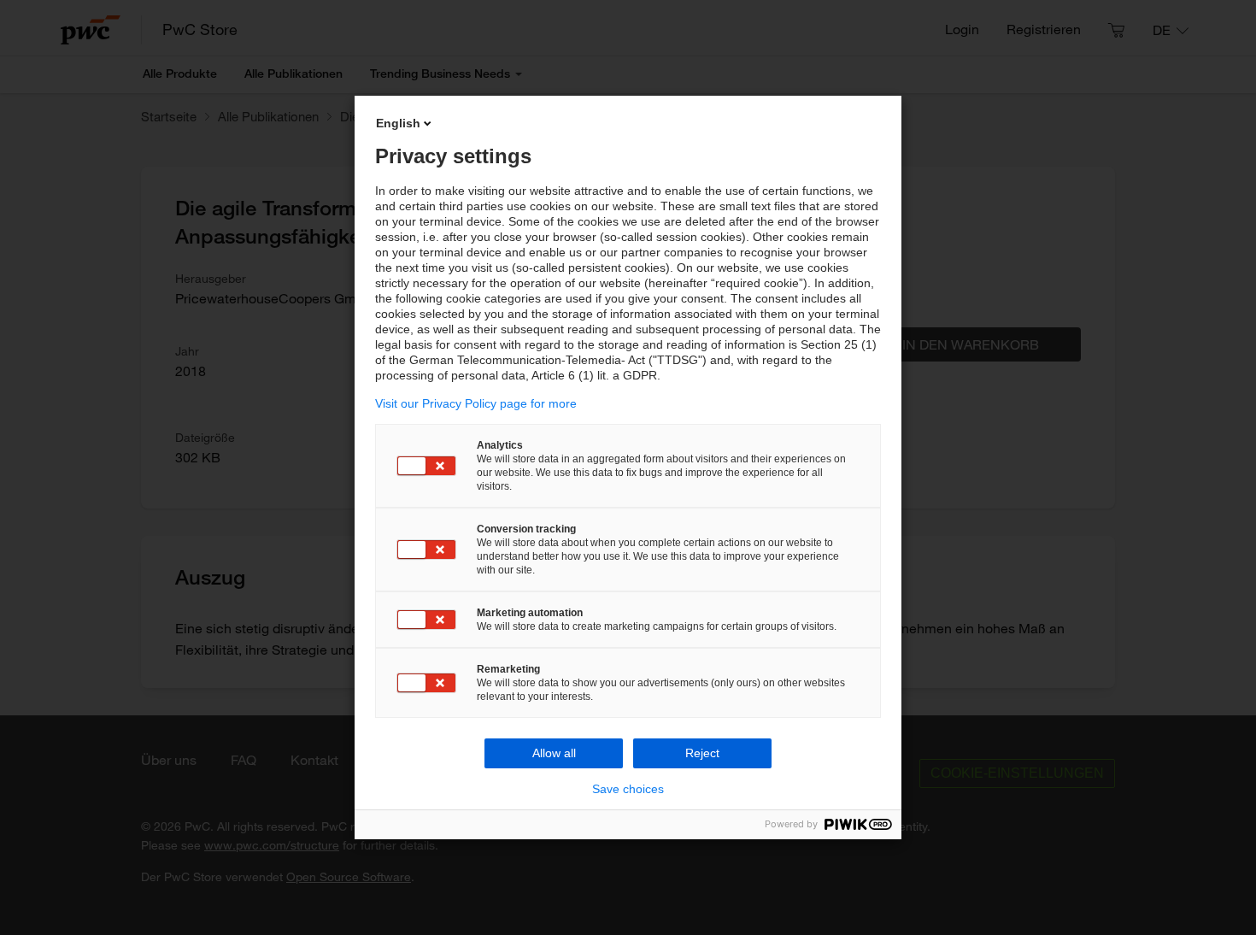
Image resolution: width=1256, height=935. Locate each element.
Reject (702, 753)
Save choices (628, 789)
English (398, 123)
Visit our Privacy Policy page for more (476, 403)
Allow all (554, 753)
